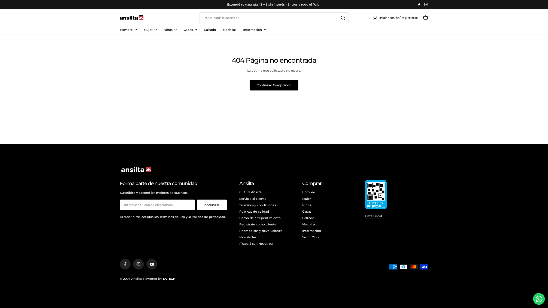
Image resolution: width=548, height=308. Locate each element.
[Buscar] (342, 17)
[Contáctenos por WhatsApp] (539, 299)
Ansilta (136, 279)
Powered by (159, 279)
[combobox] (274, 17)
